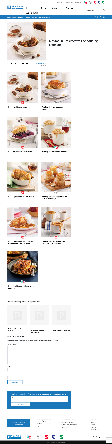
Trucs (43, 8)
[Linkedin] (104, 17)
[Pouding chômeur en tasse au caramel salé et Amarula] (56, 222)
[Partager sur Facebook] (7, 63)
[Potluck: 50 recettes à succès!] (17, 315)
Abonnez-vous (69, 2)
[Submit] (103, 10)
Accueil (9, 17)
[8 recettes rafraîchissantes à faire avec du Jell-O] (39, 315)
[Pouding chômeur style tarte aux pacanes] (22, 266)
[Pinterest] (97, 17)
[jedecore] (99, 2)
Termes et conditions (67, 422)
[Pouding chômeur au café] (22, 87)
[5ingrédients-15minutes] (86, 2)
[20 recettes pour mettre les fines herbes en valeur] (61, 315)
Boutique (70, 8)
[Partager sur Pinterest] (15, 63)
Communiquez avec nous (44, 419)
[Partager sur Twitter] (12, 63)
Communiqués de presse (68, 419)
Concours (78, 2)
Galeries (55, 8)
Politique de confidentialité (69, 424)
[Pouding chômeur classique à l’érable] (56, 87)
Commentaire (12, 344)
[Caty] (90, 2)
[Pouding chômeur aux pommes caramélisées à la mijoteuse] (22, 222)
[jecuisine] (95, 2)
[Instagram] (100, 17)
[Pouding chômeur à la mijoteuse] (22, 177)
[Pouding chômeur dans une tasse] (56, 132)
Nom (9, 366)
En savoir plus (18, 423)
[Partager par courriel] (27, 63)
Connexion (59, 2)
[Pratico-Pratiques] (15, 7)
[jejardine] (103, 2)
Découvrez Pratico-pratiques (42, 422)
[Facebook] (95, 17)
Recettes (30, 8)
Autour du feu (32, 13)
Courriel (10, 374)
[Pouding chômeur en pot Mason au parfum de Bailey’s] (56, 177)
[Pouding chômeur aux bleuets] (22, 132)
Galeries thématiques (17, 17)
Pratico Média (65, 427)
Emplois (39, 426)
